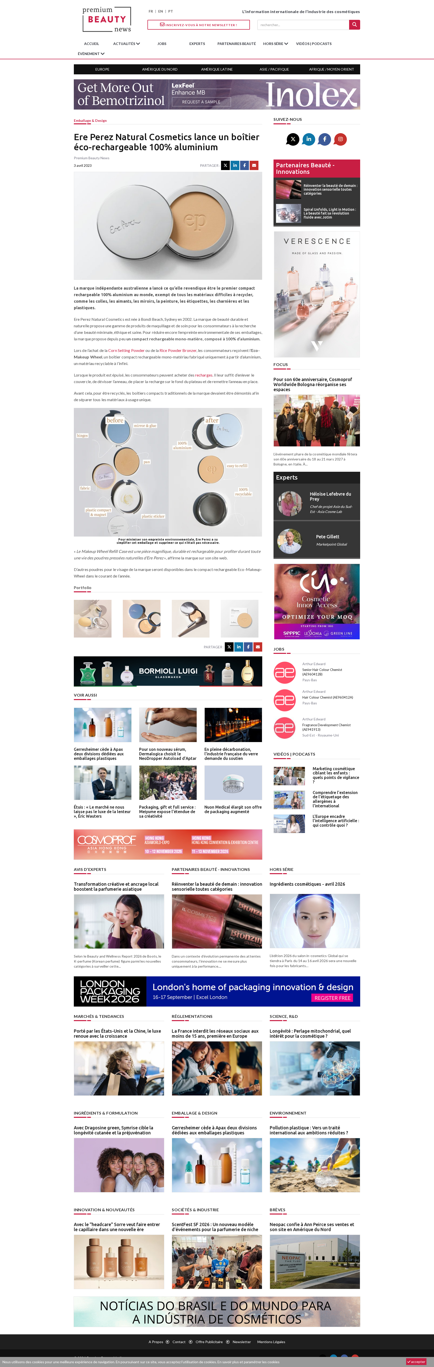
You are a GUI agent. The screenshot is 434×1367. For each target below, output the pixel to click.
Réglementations (192, 1016)
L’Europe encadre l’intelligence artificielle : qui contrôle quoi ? (336, 820)
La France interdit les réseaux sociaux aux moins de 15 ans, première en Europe (215, 1033)
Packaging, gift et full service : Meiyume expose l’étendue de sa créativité (167, 811)
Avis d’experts (90, 869)
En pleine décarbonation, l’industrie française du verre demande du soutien (231, 753)
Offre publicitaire (209, 1342)
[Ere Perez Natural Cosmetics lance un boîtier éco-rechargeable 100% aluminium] (94, 619)
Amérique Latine (217, 69)
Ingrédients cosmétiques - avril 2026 (307, 883)
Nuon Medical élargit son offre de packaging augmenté (233, 809)
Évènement (89, 53)
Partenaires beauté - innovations (305, 168)
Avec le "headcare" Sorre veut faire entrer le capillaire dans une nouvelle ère (117, 1227)
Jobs (279, 649)
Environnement (288, 1113)
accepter (417, 1361)
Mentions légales (271, 1342)
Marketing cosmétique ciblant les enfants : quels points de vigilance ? (336, 775)
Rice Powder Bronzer (177, 350)
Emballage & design (90, 120)
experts (197, 43)
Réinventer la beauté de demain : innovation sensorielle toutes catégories (217, 886)
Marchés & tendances (99, 1016)
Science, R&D (284, 1016)
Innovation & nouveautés (104, 1209)
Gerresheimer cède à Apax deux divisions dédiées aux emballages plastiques (99, 753)
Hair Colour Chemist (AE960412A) (327, 697)
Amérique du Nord (160, 69)
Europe (102, 69)
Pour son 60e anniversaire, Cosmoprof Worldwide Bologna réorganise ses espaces (313, 384)
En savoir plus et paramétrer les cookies (249, 1362)
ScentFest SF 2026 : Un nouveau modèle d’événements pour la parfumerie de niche (215, 1227)
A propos (156, 1342)
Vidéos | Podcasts (314, 43)
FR (151, 11)
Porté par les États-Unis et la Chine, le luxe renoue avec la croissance (117, 1033)
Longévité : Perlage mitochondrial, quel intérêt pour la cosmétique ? (310, 1033)
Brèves (277, 1209)
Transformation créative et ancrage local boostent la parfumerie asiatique (116, 886)
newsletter (242, 1342)
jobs (161, 43)
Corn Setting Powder (126, 350)
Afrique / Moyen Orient (331, 69)
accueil (91, 43)
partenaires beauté (237, 43)
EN (160, 11)
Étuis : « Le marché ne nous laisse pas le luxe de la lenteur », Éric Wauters (102, 811)
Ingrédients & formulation (106, 1113)
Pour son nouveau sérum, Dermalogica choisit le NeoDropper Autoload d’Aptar (167, 753)
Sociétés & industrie (195, 1209)
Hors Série (281, 869)
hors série (273, 43)
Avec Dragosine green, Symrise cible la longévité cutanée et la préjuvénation (113, 1130)
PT (170, 11)
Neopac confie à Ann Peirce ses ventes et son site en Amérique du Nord (312, 1227)
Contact (179, 1342)
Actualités (124, 43)
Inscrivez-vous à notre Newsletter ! (201, 25)
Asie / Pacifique (274, 69)
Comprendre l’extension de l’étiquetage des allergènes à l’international (335, 799)
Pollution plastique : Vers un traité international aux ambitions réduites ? (309, 1130)
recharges (203, 375)
